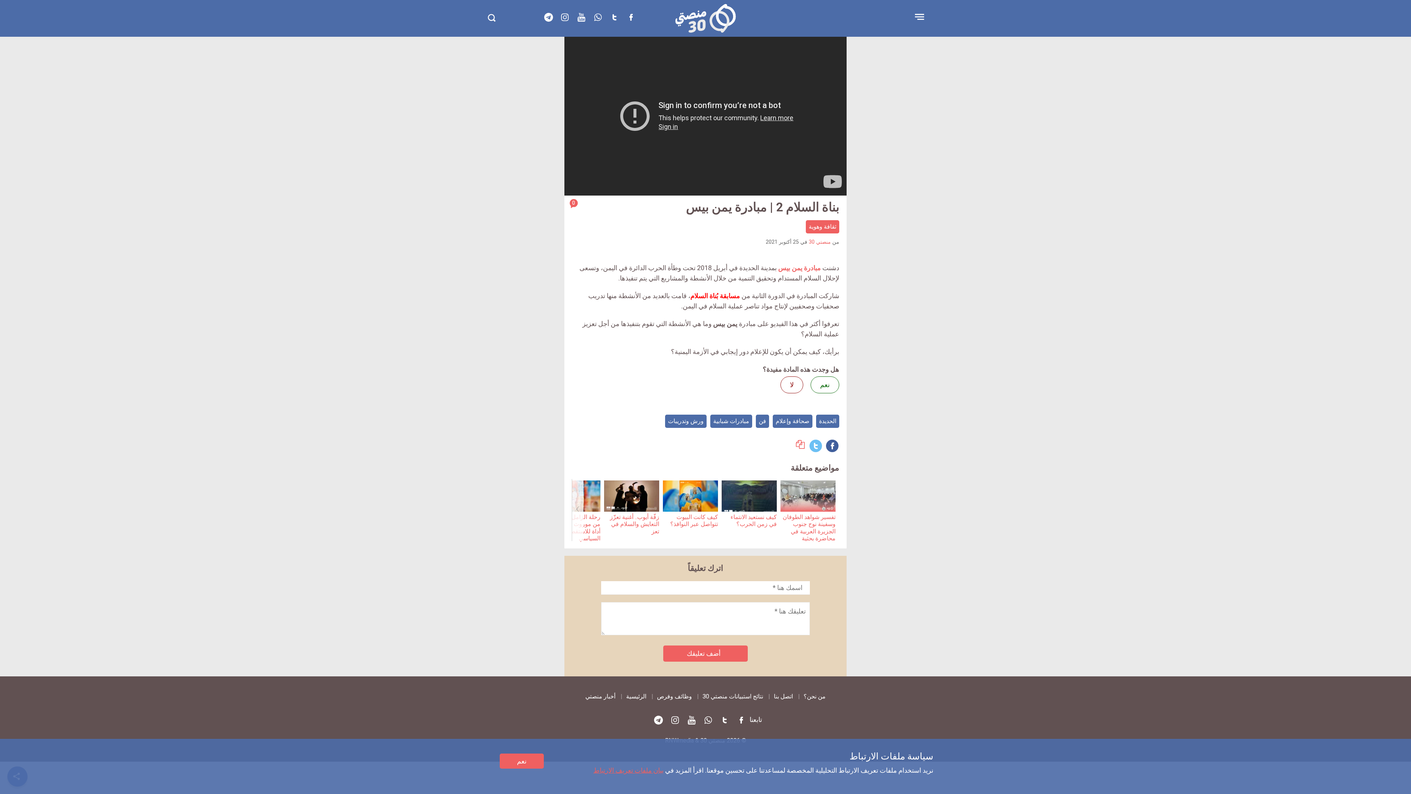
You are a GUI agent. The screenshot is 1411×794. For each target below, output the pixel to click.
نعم (522, 761)
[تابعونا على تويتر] (615, 17)
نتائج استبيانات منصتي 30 (733, 696)
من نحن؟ (815, 696)
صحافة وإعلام (792, 421)
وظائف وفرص (674, 696)
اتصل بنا (783, 696)
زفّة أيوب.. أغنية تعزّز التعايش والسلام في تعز (634, 524)
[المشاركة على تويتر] (816, 446)
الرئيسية (636, 696)
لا (792, 385)
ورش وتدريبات (686, 421)
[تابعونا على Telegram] (549, 17)
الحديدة (827, 421)
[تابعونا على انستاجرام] (565, 17)
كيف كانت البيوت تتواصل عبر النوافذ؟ (694, 520)
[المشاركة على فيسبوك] (832, 446)
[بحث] (491, 17)
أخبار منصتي (600, 696)
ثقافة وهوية (822, 226)
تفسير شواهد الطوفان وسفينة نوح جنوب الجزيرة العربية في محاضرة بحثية (809, 528)
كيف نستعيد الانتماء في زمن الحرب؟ (753, 520)
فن (762, 421)
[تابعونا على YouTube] (582, 17)
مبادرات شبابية (731, 421)
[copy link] (800, 446)
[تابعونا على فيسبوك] (631, 17)
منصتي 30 (820, 242)
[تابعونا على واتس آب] (598, 17)
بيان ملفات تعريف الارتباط (628, 770)
